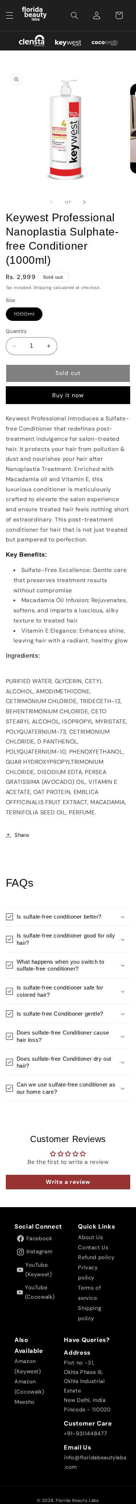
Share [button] (22, 835)
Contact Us (93, 1247)
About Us (90, 1237)
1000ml (28, 315)
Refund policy (96, 1257)
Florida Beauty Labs (77, 1500)
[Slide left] (51, 202)
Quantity (16, 331)
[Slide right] (84, 202)
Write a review (68, 1182)
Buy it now (68, 395)
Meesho (25, 1402)
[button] (9, 15)
